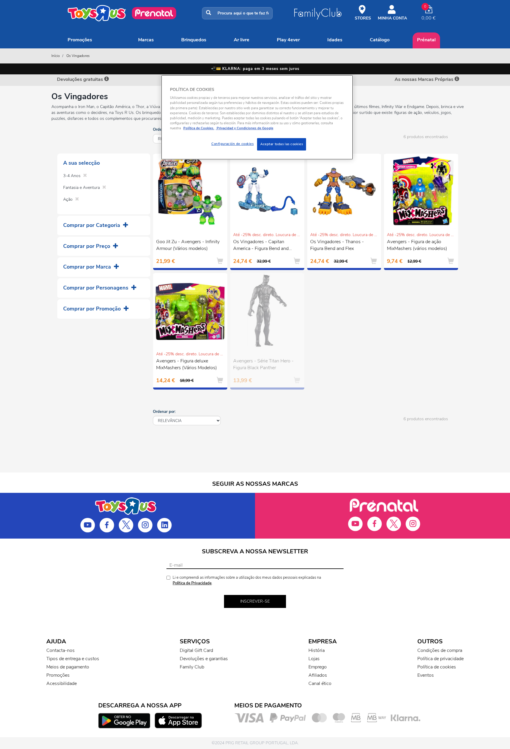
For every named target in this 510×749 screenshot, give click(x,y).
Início (55, 55)
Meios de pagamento (67, 667)
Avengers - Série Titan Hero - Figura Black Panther (263, 364)
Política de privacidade (440, 658)
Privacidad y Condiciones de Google (244, 128)
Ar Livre (241, 40)
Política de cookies (436, 667)
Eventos (425, 675)
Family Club (192, 667)
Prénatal (426, 40)
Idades (334, 40)
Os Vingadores (78, 55)
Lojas (314, 658)
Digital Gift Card (196, 650)
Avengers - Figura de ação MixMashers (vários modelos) (417, 245)
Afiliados (317, 675)
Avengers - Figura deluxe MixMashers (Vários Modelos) (186, 364)
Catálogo (380, 40)
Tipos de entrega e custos (72, 658)
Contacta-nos (60, 650)
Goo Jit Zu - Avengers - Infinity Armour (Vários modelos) (188, 245)
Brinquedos (193, 40)
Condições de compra (439, 650)
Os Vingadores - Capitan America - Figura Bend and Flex (261, 245)
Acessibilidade (61, 683)
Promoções (80, 40)
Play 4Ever (288, 40)
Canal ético (319, 683)
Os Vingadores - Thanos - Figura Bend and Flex (337, 245)
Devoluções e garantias (204, 658)
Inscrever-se (255, 601)
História (316, 650)
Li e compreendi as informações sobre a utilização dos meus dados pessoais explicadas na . (247, 580)
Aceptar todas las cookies (281, 144)
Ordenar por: (164, 411)
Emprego (317, 667)
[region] (257, 117)
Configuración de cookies (232, 143)
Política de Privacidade (192, 583)
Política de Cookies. (198, 128)
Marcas (146, 40)
